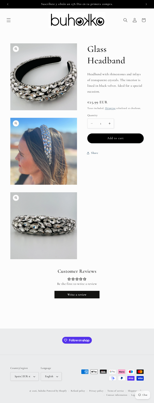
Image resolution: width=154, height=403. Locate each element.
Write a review (77, 295)
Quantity (92, 115)
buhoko (42, 390)
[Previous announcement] (8, 4)
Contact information (116, 395)
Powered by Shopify (57, 390)
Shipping (110, 108)
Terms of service (115, 390)
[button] (8, 20)
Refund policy (78, 390)
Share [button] (94, 153)
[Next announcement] (146, 4)
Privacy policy (96, 390)
